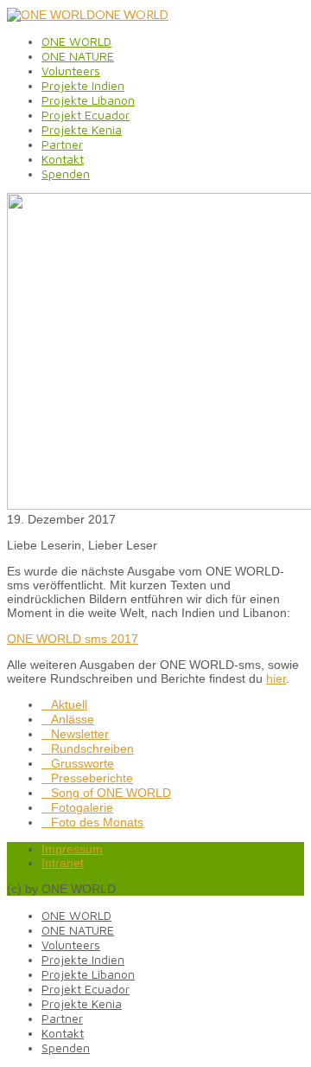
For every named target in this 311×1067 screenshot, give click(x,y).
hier (276, 678)
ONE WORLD (131, 14)
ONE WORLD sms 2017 (72, 639)
